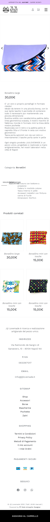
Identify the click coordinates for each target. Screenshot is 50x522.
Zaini (25, 415)
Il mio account (25, 445)
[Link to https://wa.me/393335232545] (32, 490)
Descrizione (4, 182)
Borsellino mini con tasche (38, 255)
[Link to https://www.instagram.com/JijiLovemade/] (25, 490)
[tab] (4, 182)
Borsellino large (12, 253)
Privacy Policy (25, 437)
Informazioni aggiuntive (10, 183)
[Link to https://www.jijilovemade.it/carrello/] (38, 9)
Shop (25, 396)
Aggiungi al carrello (25, 516)
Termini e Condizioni (25, 433)
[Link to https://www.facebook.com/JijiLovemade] (18, 490)
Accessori (25, 400)
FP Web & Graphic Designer (30, 507)
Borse (25, 404)
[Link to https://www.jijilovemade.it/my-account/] (33, 9)
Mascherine (25, 408)
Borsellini (21, 167)
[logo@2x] (10, 7)
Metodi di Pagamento (25, 441)
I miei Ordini (25, 449)
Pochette (25, 411)
